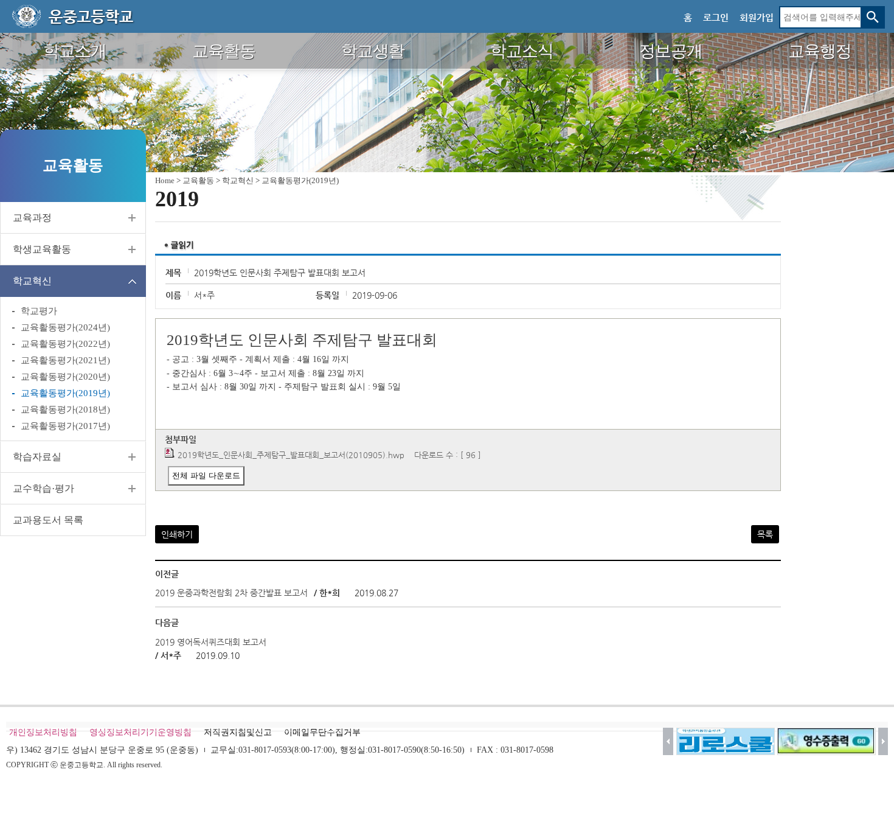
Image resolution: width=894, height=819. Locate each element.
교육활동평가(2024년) (65, 327)
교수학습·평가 (43, 488)
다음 (883, 741)
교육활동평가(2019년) (65, 393)
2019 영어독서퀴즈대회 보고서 (210, 642)
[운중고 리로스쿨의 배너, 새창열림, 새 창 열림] (725, 741)
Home (165, 180)
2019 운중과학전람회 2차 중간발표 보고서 (231, 593)
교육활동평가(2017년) (65, 426)
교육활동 (198, 180)
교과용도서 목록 (48, 520)
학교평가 (39, 311)
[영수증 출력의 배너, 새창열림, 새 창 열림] (826, 741)
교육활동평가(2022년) (65, 344)
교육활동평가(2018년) (65, 409)
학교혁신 (32, 281)
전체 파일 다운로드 (206, 475)
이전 (668, 741)
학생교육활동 (42, 249)
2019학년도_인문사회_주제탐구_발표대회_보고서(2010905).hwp (291, 454)
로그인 (716, 17)
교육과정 (32, 217)
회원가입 (757, 17)
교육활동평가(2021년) (65, 360)
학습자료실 (37, 456)
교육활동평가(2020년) (65, 377)
